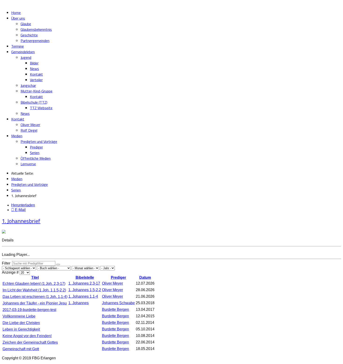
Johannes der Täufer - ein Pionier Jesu (35, 303)
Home (16, 12)
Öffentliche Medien (36, 158)
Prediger (36, 147)
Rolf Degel (29, 130)
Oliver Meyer (30, 124)
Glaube (26, 24)
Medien (16, 136)
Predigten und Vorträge (39, 141)
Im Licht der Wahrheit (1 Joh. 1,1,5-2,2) (34, 290)
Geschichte (29, 35)
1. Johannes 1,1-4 (83, 296)
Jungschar (28, 85)
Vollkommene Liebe (19, 316)
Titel (35, 277)
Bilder (34, 63)
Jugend (26, 57)
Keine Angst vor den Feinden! (27, 336)
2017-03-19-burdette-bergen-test (29, 310)
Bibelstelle (85, 277)
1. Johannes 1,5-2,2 (84, 290)
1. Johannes (78, 303)
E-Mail (20, 210)
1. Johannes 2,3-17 (84, 283)
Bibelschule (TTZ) (34, 102)
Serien (34, 152)
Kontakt (36, 74)
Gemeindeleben (23, 52)
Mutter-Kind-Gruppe (36, 91)
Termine (17, 46)
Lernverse (28, 164)
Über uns (18, 18)
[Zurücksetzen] (58, 264)
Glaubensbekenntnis (36, 29)
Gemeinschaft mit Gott (21, 349)
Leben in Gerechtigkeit (21, 329)
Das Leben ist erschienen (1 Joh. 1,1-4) (35, 297)
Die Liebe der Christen (21, 323)
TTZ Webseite (41, 108)
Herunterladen (23, 205)
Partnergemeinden (35, 40)
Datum (145, 277)
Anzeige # (11, 272)
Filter (7, 263)
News (34, 68)
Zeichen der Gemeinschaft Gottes (30, 342)
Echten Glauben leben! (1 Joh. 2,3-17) (34, 284)
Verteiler (36, 80)
